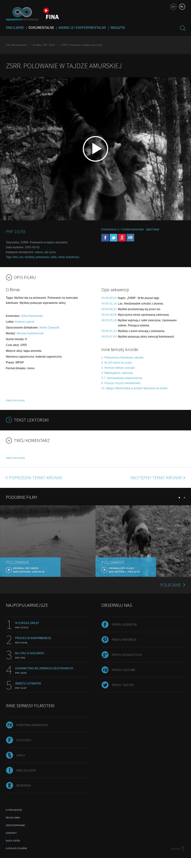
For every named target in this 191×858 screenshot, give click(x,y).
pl (182, 6)
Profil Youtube (123, 670)
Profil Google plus (127, 655)
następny (156, 477)
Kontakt (11, 833)
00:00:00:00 (109, 298)
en (173, 6)
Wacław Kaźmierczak (30, 333)
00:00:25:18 (109, 320)
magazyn (117, 27)
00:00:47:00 (109, 336)
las (21, 257)
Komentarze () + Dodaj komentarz (122, 229)
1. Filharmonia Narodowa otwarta (122, 357)
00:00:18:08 (109, 314)
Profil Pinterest (124, 639)
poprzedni (35, 477)
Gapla (20, 755)
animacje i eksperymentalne (82, 27)
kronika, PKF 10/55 (44, 45)
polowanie (42, 257)
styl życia (50, 252)
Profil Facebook (124, 624)
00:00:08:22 (109, 309)
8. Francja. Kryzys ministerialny (120, 383)
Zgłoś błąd (152, 229)
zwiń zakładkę (15, 400)
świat (61, 257)
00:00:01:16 (109, 303)
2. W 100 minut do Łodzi (116, 362)
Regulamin (13, 817)
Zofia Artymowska (32, 316)
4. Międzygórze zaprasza (117, 373)
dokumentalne (41, 27)
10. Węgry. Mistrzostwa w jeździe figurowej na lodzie (134, 388)
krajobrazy (72, 257)
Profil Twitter (122, 685)
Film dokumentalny (16, 45)
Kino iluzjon (26, 770)
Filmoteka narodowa (32, 725)
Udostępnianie (15, 825)
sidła (54, 257)
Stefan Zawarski (49, 327)
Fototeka (23, 740)
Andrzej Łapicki (24, 321)
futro (15, 257)
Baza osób (13, 840)
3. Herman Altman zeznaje (118, 367)
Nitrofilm (23, 785)
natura (39, 252)
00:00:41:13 (109, 331)
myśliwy (29, 257)
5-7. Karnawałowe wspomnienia (121, 378)
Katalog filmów (16, 848)
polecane (170, 585)
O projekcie (14, 810)
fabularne (15, 27)
